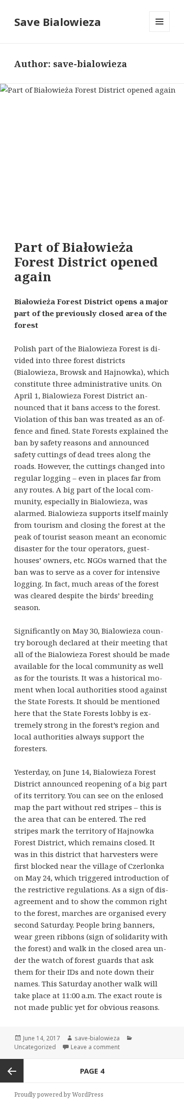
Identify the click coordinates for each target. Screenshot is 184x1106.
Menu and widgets (160, 31)
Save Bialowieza (57, 21)
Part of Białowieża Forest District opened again (86, 261)
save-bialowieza (97, 1038)
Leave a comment (95, 1047)
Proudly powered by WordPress (59, 1094)
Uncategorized (35, 1047)
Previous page (12, 1070)
